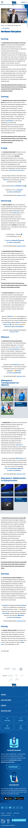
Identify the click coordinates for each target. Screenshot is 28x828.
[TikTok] (13, 808)
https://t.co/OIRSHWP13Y (16, 186)
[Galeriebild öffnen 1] (7, 395)
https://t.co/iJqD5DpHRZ (12, 240)
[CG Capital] (16, 676)
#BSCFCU (5, 179)
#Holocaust (6, 605)
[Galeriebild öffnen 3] (21, 395)
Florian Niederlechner (14, 349)
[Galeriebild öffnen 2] (7, 408)
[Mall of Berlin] (21, 669)
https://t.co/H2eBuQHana (11, 468)
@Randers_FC (10, 316)
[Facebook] (17, 808)
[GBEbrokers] (11, 679)
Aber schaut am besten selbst (16, 170)
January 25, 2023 (21, 376)
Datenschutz (16, 813)
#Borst (17, 322)
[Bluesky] (2, 808)
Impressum (9, 813)
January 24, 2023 (21, 621)
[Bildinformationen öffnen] (26, 22)
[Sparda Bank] (23, 2)
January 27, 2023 (21, 195)
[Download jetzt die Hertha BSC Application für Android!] (19, 800)
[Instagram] (6, 808)
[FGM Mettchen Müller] (22, 676)
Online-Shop (16, 212)
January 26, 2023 (21, 246)
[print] (13, 815)
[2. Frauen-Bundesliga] (8, 821)
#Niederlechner (16, 364)
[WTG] (17, 679)
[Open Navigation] (2, 2)
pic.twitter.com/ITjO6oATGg (14, 470)
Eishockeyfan (10, 120)
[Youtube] (10, 808)
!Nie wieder (19, 444)
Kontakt (2, 813)
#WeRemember (19, 458)
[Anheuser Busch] (5, 676)
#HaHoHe (20, 190)
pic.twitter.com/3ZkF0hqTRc (14, 192)
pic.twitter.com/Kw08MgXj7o (14, 617)
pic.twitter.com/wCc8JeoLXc (14, 242)
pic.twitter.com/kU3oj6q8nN (17, 326)
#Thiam (9, 322)
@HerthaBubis (5, 613)
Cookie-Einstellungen (6, 815)
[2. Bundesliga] (3, 821)
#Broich (5, 324)
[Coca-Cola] (10, 676)
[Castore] (26, 2)
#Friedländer (23, 605)
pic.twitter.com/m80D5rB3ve (14, 372)
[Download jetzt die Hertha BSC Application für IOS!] (8, 800)
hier (17, 347)
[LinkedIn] (21, 808)
